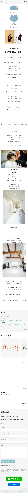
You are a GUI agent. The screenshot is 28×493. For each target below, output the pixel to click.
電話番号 (3, 439)
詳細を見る (24, 403)
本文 (2, 445)
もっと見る (24, 329)
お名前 (3, 427)
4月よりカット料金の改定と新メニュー (11, 320)
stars (11, 491)
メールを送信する (8, 461)
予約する (14, 484)
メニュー (5, 2)
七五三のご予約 (5, 316)
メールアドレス (5, 433)
